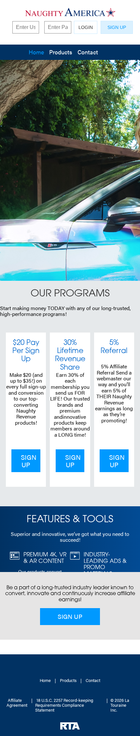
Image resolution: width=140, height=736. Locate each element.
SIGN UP (116, 27)
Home (36, 52)
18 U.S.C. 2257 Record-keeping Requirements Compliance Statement (64, 705)
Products (60, 52)
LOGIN (85, 27)
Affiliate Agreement (17, 702)
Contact (87, 52)
